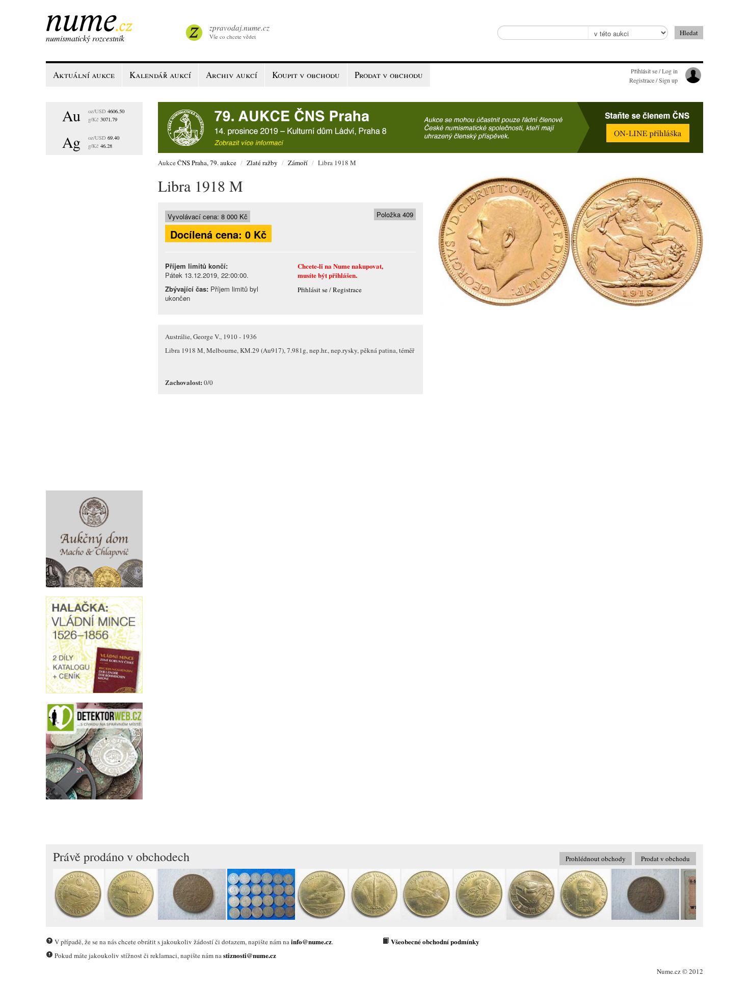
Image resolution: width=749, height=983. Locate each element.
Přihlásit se (313, 289)
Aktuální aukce (84, 75)
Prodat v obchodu (665, 858)
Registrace (347, 289)
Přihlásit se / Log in (654, 71)
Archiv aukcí (231, 75)
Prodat (389, 75)
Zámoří (298, 162)
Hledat (689, 32)
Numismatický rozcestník (85, 38)
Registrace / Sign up (653, 80)
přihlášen (342, 275)
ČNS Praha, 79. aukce (206, 162)
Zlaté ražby (262, 162)
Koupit (306, 75)
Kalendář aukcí (160, 75)
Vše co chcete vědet (239, 31)
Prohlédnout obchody (596, 858)
